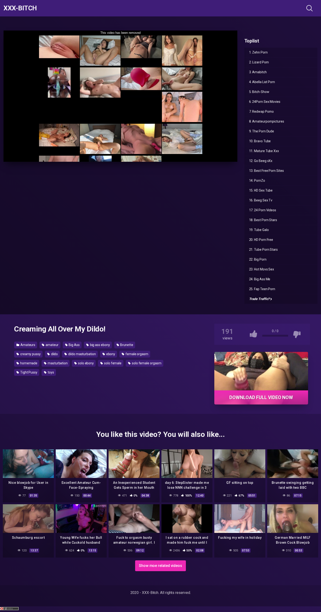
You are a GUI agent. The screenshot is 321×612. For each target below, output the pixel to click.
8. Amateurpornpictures (266, 121)
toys (50, 372)
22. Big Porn (257, 259)
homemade (28, 363)
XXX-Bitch (20, 8)
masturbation (57, 363)
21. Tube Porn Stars (263, 249)
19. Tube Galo (259, 230)
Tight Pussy (28, 372)
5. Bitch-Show (259, 92)
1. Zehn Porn (258, 52)
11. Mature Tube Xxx (264, 151)
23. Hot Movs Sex (261, 269)
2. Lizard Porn (259, 62)
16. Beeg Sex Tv (261, 200)
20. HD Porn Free (261, 240)
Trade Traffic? (259, 299)
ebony (110, 354)
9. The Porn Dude (261, 131)
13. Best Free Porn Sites (266, 171)
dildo (54, 354)
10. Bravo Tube (260, 141)
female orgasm (136, 354)
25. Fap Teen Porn (262, 289)
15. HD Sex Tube (261, 190)
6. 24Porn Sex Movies (264, 102)
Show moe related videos (160, 565)
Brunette (126, 345)
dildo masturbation (81, 354)
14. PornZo (257, 180)
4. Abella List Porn (262, 82)
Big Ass (73, 345)
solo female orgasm (146, 363)
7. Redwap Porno (261, 111)
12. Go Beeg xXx (261, 161)
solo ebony (85, 363)
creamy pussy (30, 354)
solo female (112, 363)
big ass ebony (99, 345)
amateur (51, 345)
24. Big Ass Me (259, 279)
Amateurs (27, 345)
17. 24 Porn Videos (262, 210)
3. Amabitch (258, 72)
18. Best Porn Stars (263, 220)
